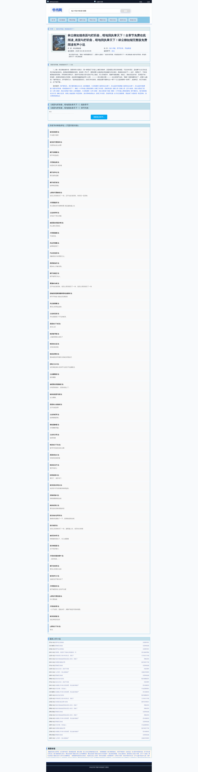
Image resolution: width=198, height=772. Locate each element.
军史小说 (92, 20)
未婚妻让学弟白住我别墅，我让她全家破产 (67, 685)
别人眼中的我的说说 (137, 751)
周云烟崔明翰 (145, 652)
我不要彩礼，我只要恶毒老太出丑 (71, 86)
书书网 (51, 29)
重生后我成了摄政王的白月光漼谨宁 (98, 753)
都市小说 (82, 20)
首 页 (53, 20)
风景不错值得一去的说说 (124, 751)
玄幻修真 (62, 20)
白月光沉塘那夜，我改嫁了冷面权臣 (125, 93)
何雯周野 (146, 669)
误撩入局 (115, 88)
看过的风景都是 (113, 753)
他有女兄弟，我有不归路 (62, 669)
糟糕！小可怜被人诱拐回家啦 (84, 88)
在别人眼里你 (122, 753)
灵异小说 (123, 20)
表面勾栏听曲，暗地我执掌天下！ (65, 29)
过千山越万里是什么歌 (140, 755)
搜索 (125, 11)
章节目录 (120, 48)
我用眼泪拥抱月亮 (60, 662)
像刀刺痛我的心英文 (59, 753)
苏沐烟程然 (146, 685)
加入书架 (112, 48)
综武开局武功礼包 (128, 755)
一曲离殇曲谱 (102, 751)
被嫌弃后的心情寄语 (53, 751)
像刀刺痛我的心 (111, 751)
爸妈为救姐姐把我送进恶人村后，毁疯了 (66, 659)
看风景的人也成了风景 (133, 753)
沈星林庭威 (146, 645)
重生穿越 (72, 20)
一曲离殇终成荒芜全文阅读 (78, 755)
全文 (113, 51)
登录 (140, 2)
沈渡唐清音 (146, 642)
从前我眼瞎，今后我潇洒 (91, 86)
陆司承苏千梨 (145, 662)
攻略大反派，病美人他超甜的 (66, 93)
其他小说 (133, 20)
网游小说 (102, 20)
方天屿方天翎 (145, 655)
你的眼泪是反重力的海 (61, 702)
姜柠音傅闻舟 (145, 702)
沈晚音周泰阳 (145, 672)
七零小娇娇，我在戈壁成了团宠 (62, 91)
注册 (148, 2)
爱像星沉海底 (59, 645)
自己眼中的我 (64, 751)
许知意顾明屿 (145, 688)
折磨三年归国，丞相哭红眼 (103, 88)
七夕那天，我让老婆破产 (62, 672)
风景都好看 (110, 755)
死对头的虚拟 (102, 755)
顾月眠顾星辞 (145, 678)
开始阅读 (128, 48)
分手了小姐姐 (144, 753)
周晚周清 (146, 659)
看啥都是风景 (72, 751)
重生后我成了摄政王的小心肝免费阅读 (76, 753)
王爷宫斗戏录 (118, 755)
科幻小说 (113, 20)
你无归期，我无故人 (60, 688)
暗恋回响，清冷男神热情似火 (85, 93)
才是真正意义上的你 (92, 755)
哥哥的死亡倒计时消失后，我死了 (64, 655)
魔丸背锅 (79, 751)
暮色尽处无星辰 (59, 678)
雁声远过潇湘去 (59, 642)
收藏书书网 (100, 2)
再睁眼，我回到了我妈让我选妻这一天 (65, 652)
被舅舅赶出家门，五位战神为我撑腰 (111, 86)
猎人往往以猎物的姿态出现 (90, 751)
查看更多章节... (99, 117)
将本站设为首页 (54, 2)
